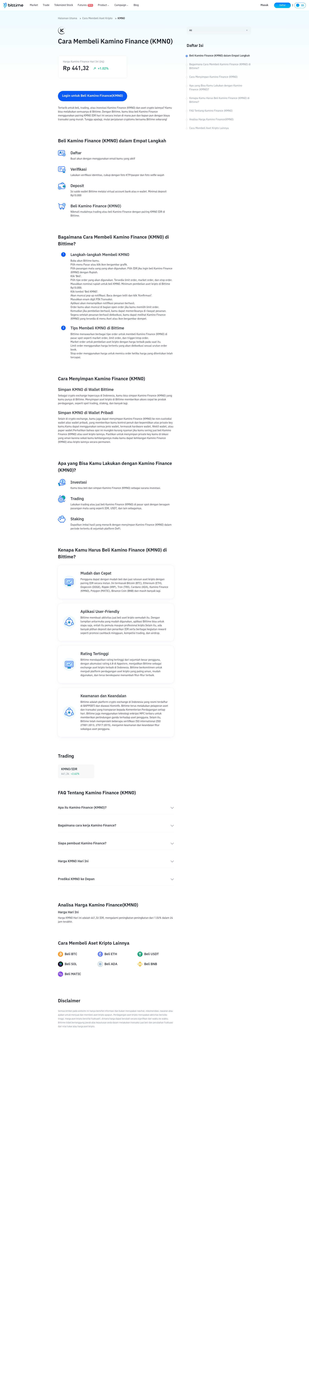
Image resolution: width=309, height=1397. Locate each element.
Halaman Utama (67, 18)
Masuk (264, 5)
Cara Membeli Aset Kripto (97, 18)
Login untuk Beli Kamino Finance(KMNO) (92, 95)
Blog (136, 5)
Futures (85, 5)
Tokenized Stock (63, 5)
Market (34, 5)
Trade (46, 5)
